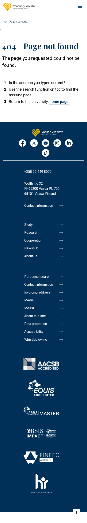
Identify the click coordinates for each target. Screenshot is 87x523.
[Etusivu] (47, 132)
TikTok (45, 153)
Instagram (57, 143)
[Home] (19, 7)
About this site (35, 316)
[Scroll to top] (76, 512)
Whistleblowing (35, 339)
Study (28, 225)
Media (29, 300)
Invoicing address (37, 292)
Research (31, 233)
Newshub (31, 248)
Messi (29, 308)
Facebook (22, 143)
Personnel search (37, 277)
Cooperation (33, 240)
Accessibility (34, 332)
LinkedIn (69, 143)
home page (58, 101)
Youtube (45, 143)
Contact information (38, 206)
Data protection (35, 324)
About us (30, 256)
